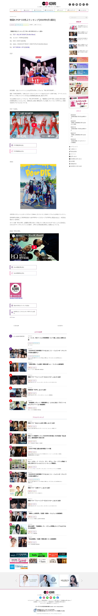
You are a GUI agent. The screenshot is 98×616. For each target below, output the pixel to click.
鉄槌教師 (35, 409)
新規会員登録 (74, 151)
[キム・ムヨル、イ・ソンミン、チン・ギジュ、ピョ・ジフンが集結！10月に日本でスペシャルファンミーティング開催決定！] (18, 464)
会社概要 (73, 161)
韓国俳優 (39, 409)
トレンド (61, 10)
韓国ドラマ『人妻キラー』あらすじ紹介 (39, 487)
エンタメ (27, 10)
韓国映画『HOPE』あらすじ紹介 (37, 389)
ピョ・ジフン (47, 468)
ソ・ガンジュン (49, 428)
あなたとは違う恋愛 (31, 357)
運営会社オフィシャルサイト (52, 603)
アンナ (29, 443)
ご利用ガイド (74, 149)
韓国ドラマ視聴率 (39, 443)
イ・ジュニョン (38, 382)
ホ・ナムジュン (31, 518)
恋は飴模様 (33, 544)
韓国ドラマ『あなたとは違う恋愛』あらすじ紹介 (41, 423)
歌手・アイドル (38, 24)
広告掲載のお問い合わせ (76, 158)
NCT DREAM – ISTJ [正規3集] (21, 47)
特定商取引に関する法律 (76, 166)
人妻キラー (40, 493)
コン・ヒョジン (35, 493)
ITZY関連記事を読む (19, 145)
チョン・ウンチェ (31, 369)
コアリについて (74, 146)
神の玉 (38, 455)
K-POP (31, 24)
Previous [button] (16, 580)
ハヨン (29, 544)
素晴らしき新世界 (38, 518)
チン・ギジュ (41, 468)
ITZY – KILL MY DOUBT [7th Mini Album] (24, 34)
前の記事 (17, 325)
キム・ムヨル (30, 409)
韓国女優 (41, 369)
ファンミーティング (53, 468)
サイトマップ (42, 603)
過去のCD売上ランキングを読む (21, 305)
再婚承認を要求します (32, 455)
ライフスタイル (49, 10)
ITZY (11, 317)
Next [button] (82, 580)
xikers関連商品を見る (19, 273)
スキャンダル (38, 357)
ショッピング (83, 10)
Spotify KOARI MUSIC (16, 298)
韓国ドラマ (30, 359)
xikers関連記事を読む (19, 267)
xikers (14, 317)
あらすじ (33, 382)
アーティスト (39, 10)
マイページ (73, 154)
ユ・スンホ (30, 345)
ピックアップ (72, 10)
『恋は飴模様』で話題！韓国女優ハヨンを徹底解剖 (42, 539)
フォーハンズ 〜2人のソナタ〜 (51, 382)
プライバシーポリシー (43, 601)
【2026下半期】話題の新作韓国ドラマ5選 (39, 448)
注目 (16, 10)
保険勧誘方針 (74, 163)
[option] (29, 581)
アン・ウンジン (42, 428)
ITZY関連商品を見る (19, 151)
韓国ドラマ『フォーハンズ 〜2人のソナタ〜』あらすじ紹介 (44, 377)
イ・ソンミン (30, 468)
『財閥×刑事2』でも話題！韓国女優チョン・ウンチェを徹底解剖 (46, 364)
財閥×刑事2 (37, 369)
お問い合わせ (74, 156)
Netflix (29, 382)
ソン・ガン (43, 382)
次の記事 (60, 325)
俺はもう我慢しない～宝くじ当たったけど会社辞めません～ (52, 357)
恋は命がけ (33, 443)
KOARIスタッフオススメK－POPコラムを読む (24, 312)
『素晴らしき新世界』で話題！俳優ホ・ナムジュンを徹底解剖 (45, 513)
